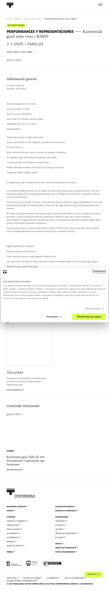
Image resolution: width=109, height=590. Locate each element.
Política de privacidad (74, 578)
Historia (59, 529)
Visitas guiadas (13, 529)
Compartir (92, 574)
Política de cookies (31, 578)
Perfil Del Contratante (65, 548)
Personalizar (52, 317)
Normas (10, 542)
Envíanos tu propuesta (65, 511)
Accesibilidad (12, 537)
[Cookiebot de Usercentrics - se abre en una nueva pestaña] (94, 272)
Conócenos (60, 521)
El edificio (59, 525)
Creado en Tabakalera (65, 533)
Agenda (17, 19)
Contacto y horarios (16, 521)
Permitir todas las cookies (89, 317)
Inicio (9, 19)
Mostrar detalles (93, 308)
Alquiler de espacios (64, 507)
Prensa (10, 552)
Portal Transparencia (65, 552)
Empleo (58, 544)
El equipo (59, 537)
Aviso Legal (12, 578)
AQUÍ (45, 298)
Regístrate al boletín (16, 507)
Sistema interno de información (21, 581)
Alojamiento (12, 533)
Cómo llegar (12, 525)
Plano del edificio (14, 546)
